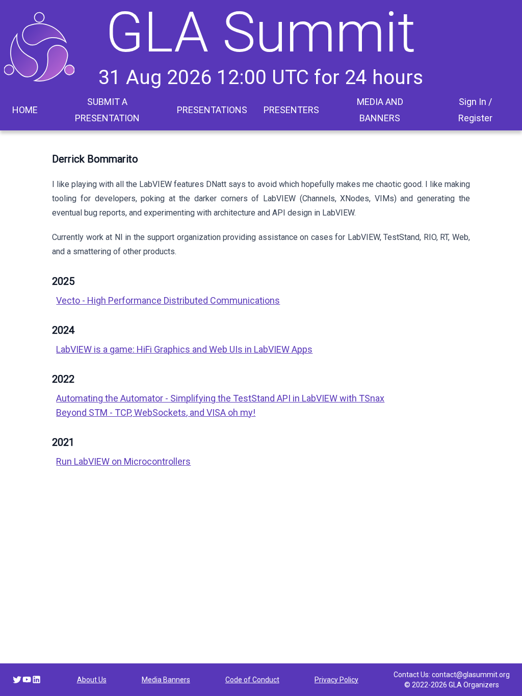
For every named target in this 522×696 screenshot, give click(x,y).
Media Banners (166, 680)
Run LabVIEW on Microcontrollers (123, 461)
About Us (92, 680)
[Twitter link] (17, 679)
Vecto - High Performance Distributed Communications (168, 300)
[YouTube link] (27, 679)
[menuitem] (25, 110)
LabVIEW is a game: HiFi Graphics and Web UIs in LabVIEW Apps (184, 349)
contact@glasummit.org (471, 675)
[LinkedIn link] (36, 679)
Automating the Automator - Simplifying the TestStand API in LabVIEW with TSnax (220, 398)
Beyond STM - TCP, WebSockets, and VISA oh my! (155, 412)
